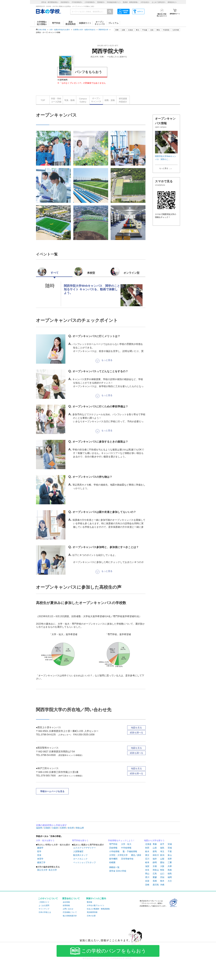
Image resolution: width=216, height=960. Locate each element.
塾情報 (89, 902)
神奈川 (156, 855)
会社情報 (66, 902)
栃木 (147, 851)
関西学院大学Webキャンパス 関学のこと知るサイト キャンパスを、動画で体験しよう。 (92, 289)
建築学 (40, 848)
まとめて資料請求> (158, 2)
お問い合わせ (68, 909)
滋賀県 (39, 828)
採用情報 (66, 905)
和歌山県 (80, 828)
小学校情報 (114, 851)
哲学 (39, 851)
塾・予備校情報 (130, 851)
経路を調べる (136, 732)
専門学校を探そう (80, 840)
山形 (155, 848)
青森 (155, 844)
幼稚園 (112, 862)
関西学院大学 (103, 29)
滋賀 (147, 866)
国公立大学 (42, 870)
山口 (162, 873)
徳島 (170, 873)
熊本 (162, 881)
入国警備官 (78, 851)
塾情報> (101, 2)
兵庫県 (63, 828)
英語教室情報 (92, 912)
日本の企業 (91, 916)
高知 (162, 877)
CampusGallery (83, 100)
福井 (155, 859)
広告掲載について (70, 912)
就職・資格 (109, 100)
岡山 (147, 873)
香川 (147, 877)
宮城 (170, 844)
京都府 (47, 828)
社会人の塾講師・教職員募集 (98, 909)
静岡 (155, 862)
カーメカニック (80, 859)
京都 (155, 866)
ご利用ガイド (44, 902)
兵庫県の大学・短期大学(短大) (84, 29)
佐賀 (147, 881)
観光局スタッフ (80, 855)
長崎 (155, 881)
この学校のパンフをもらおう (113, 951)
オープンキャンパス (96, 100)
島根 (170, 870)
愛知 (162, 862)
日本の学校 (42, 29)
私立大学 (53, 870)
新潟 (162, 855)
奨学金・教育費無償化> (49, 2)
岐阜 (147, 862)
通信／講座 (136, 855)
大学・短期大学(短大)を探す (59, 29)
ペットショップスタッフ (84, 862)
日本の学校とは (45, 912)
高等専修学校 (127, 859)
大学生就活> (144, 2)
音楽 (39, 855)
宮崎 (147, 885)
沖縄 (162, 885)
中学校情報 (126, 848)
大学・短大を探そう (45, 840)
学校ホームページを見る (52, 791)
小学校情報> (89, 2)
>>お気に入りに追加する (117, 57)
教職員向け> (172, 2)
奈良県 (71, 828)
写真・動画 (69, 100)
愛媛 (155, 877)
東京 (147, 855)
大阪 (162, 866)
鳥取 (162, 870)
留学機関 (113, 859)
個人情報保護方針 (70, 916)
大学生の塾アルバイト (95, 905)
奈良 (147, 870)
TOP (43, 100)
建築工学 (41, 862)
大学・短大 (126, 844)
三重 (170, 862)
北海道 (130, 30)
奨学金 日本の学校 (117, 871)
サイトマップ (44, 909)
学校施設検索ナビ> (114, 2)
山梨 (162, 859)
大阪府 (55, 828)
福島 (162, 848)
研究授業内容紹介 (123, 100)
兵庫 (170, 866)
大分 (170, 881)
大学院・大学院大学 (118, 855)
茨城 (170, 848)
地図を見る (136, 727)
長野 (170, 859)
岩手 (162, 844)
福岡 (170, 877)
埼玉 (162, 851)
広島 (155, 873)
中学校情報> (77, 2)
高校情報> (65, 2)
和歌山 (156, 870)
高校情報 (113, 848)
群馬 (155, 851)
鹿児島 (156, 885)
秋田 (147, 848)
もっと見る (163, 168)
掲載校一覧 (114, 867)
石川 (147, 859)
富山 (170, 855)
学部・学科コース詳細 (56, 100)
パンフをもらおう (88, 72)
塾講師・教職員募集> (130, 2)
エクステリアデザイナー (84, 848)
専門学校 (113, 844)
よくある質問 (44, 905)
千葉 (170, 851)
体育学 (40, 859)
